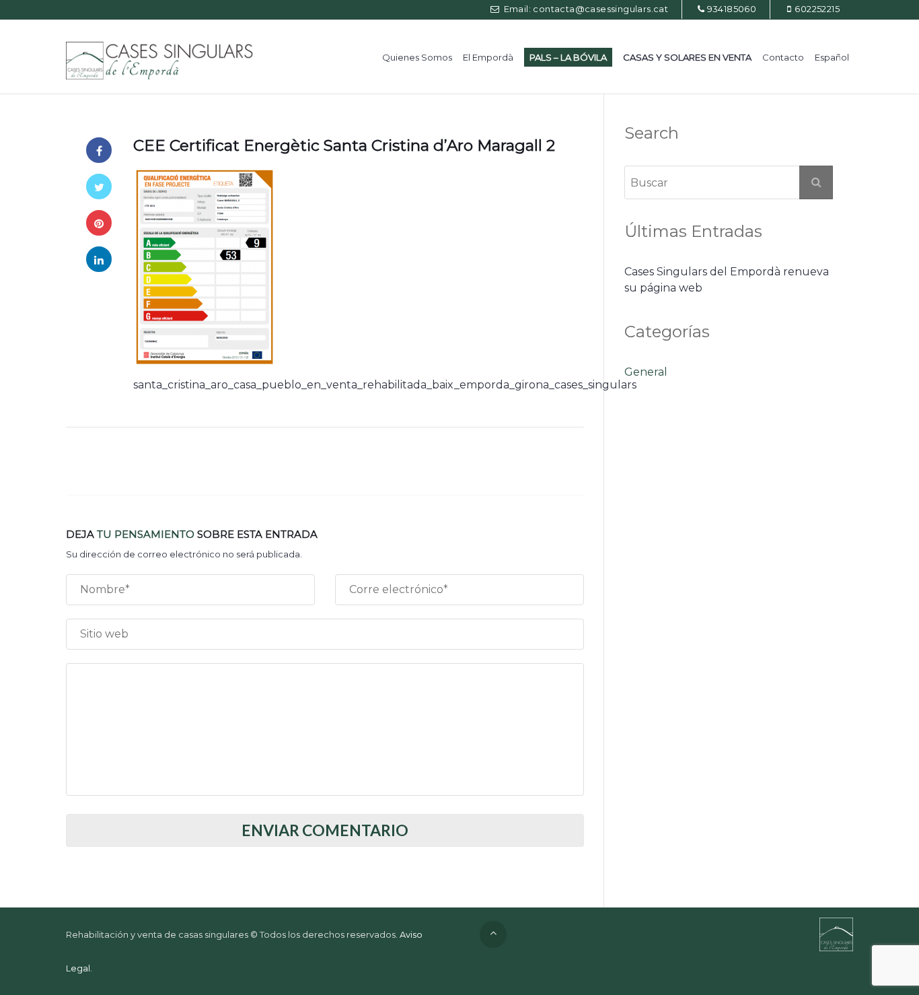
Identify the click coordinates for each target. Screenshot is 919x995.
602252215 (817, 8)
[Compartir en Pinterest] (99, 223)
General (645, 372)
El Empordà (488, 57)
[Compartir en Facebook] (99, 150)
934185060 (732, 8)
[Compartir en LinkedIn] (99, 259)
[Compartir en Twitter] (99, 186)
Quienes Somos (417, 57)
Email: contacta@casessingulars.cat (584, 8)
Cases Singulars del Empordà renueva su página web (726, 279)
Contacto (783, 57)
